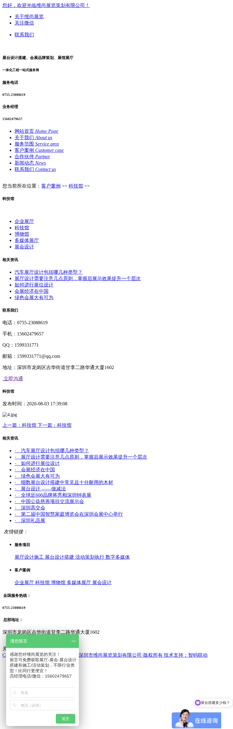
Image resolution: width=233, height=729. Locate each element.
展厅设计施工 (30, 557)
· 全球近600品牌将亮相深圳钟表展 (53, 495)
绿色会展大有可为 (34, 297)
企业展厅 (24, 221)
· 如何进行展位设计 (37, 463)
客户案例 (51, 185)
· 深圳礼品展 (30, 520)
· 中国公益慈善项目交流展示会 (49, 501)
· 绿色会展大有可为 (37, 476)
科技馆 (76, 185)
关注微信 (24, 22)
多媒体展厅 (27, 240)
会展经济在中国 (32, 291)
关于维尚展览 (29, 16)
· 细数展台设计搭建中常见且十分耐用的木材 (64, 482)
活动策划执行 (90, 557)
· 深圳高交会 (30, 507)
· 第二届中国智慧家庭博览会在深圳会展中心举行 (69, 514)
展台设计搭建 (60, 557)
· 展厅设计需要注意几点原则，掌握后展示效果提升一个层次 (81, 456)
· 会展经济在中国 (35, 469)
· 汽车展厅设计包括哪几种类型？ (52, 450)
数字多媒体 (118, 557)
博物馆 (22, 234)
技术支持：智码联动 (186, 655)
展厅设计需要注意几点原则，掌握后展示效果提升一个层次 (78, 278)
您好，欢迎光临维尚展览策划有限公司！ (46, 5)
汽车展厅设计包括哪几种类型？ (49, 272)
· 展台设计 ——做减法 (40, 488)
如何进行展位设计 (34, 284)
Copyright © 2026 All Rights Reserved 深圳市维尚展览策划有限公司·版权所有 (83, 655)
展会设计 (24, 246)
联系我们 (24, 34)
